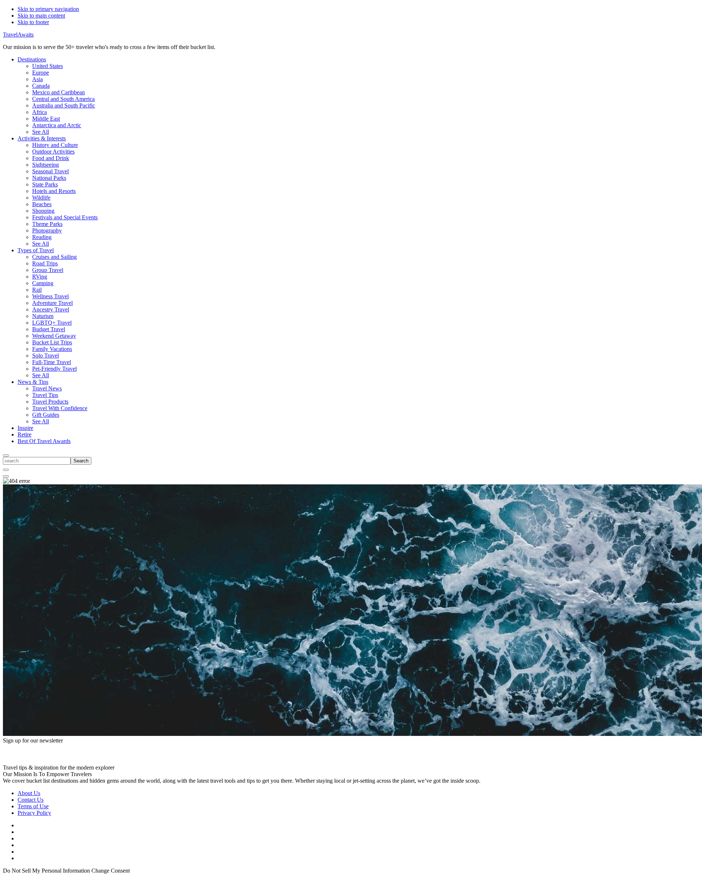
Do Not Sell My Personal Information (46, 870)
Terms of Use (33, 806)
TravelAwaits (18, 34)
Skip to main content (41, 15)
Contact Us (31, 800)
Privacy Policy (34, 813)
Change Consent (110, 870)
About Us (29, 793)
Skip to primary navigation (48, 9)
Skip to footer (33, 22)
